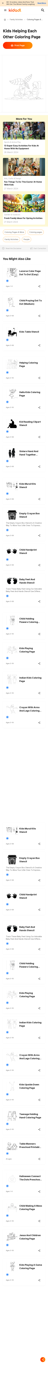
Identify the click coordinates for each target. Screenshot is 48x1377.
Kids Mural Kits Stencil (27, 486)
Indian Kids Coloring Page (30, 679)
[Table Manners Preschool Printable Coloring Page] (12, 1145)
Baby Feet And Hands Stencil (27, 581)
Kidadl (5, 20)
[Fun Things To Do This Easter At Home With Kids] (24, 167)
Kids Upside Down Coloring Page (29, 1086)
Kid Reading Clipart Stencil (30, 423)
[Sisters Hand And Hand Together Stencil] (12, 452)
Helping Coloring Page (28, 364)
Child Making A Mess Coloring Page (30, 1207)
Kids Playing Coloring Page (27, 650)
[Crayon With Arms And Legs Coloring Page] (12, 708)
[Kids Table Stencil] (12, 331)
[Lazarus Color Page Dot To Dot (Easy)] (12, 272)
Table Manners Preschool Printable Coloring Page (30, 1145)
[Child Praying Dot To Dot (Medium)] (12, 301)
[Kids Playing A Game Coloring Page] (12, 1266)
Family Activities (16, 19)
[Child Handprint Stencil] (12, 551)
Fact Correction (40, 248)
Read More (42, 3)
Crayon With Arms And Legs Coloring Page (29, 709)
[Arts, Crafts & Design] (7, 280)
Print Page (20, 45)
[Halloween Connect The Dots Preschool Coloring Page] (12, 1177)
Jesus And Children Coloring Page (30, 1237)
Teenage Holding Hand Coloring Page (30, 1116)
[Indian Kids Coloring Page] (12, 679)
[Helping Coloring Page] (12, 364)
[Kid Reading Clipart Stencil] (12, 423)
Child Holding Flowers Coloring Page (28, 620)
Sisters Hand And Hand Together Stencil (28, 453)
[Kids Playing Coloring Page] (12, 649)
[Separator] (42, 1359)
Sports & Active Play (12, 142)
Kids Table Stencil (29, 331)
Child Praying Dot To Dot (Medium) (30, 302)
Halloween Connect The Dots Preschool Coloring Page (30, 1178)
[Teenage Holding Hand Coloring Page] (12, 1115)
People (27, 239)
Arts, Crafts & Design (12, 178)
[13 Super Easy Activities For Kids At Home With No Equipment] (24, 130)
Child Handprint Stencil (28, 551)
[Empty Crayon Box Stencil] (12, 514)
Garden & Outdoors (12, 215)
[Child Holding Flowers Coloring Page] (12, 620)
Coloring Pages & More (14, 232)
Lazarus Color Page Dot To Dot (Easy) (30, 273)
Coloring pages (35, 232)
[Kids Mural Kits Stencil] (12, 485)
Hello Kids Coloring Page (29, 394)
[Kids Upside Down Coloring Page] (12, 1086)
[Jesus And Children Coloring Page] (12, 1236)
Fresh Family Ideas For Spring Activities (23, 218)
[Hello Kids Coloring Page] (12, 393)
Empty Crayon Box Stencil (29, 515)
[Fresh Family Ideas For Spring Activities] (24, 203)
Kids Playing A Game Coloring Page (30, 1267)
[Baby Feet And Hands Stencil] (12, 580)
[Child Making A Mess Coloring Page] (12, 1207)
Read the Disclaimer (13, 248)
